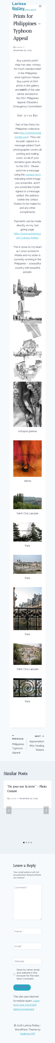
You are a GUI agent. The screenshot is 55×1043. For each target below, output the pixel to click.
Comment (21, 887)
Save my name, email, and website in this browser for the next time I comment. (28, 974)
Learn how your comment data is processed (26, 1005)
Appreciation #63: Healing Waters (36, 743)
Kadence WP (27, 1033)
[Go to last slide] (8, 810)
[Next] (46, 810)
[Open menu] (40, 6)
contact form (33, 174)
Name (19, 931)
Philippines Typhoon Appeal (18, 746)
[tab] (24, 842)
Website (19, 961)
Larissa (19, 47)
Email (18, 946)
